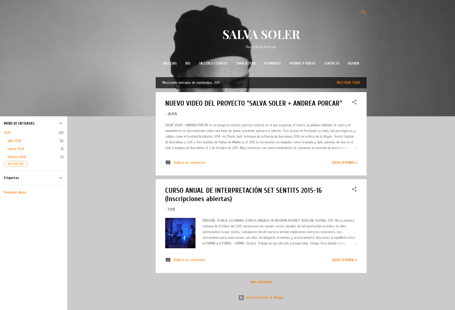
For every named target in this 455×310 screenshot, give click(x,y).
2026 (7, 133)
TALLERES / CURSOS (213, 63)
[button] (354, 103)
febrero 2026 (17, 157)
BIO (187, 63)
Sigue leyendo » (344, 163)
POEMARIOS (272, 63)
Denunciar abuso (15, 192)
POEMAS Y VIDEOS (302, 63)
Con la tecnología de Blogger (264, 298)
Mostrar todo (348, 83)
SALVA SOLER (261, 34)
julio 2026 (14, 141)
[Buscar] (364, 13)
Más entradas (261, 282)
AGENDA (353, 63)
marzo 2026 (16, 149)
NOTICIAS (170, 63)
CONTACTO (331, 63)
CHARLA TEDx (245, 63)
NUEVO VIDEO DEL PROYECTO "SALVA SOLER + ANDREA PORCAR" (253, 103)
